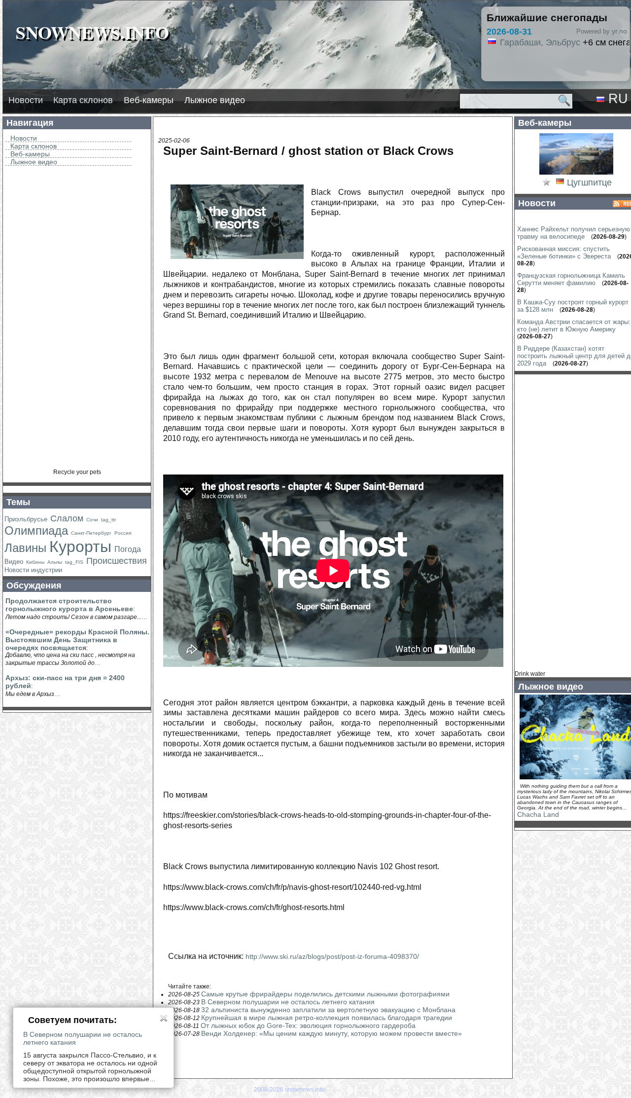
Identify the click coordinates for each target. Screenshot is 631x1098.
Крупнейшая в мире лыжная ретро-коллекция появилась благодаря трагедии (326, 1018)
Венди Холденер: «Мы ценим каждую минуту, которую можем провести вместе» (331, 1033)
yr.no (619, 31)
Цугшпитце (589, 182)
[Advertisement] (77, 321)
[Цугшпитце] (576, 174)
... (144, 617)
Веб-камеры (149, 100)
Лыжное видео (214, 100)
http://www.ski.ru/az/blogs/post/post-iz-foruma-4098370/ (332, 956)
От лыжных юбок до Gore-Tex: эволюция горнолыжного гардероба (308, 1025)
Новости (25, 100)
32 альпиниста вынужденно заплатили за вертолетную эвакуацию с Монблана (328, 1010)
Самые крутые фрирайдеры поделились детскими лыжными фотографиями (325, 994)
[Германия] (560, 183)
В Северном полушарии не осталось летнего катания (288, 1002)
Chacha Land (538, 814)
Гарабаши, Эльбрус (540, 42)
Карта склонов (83, 100)
